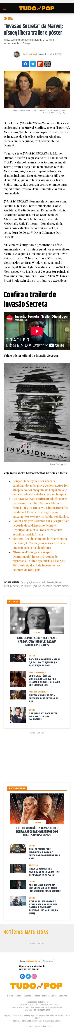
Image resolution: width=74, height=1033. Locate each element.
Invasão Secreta (46, 582)
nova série (18, 586)
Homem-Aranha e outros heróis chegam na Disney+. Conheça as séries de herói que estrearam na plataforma (40, 543)
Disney (34, 582)
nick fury (8, 586)
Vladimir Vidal (31, 54)
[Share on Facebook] (25, 64)
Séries (54, 996)
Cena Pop (63, 996)
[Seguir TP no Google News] (37, 963)
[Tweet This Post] (33, 64)
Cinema (36, 996)
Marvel (58, 582)
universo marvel (61, 586)
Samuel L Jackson (32, 586)
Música (45, 996)
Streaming (47, 586)
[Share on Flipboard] (40, 64)
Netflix (10, 996)
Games (18, 996)
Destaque (25, 582)
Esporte (27, 996)
